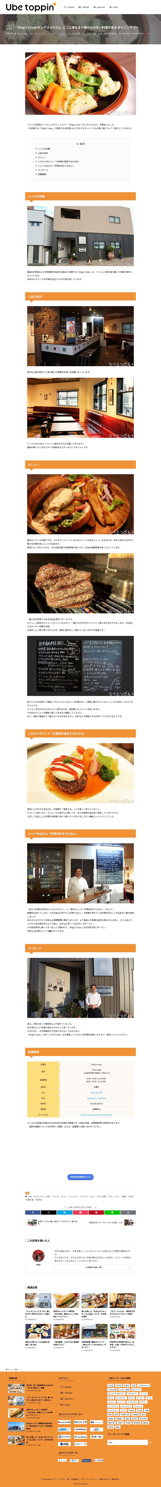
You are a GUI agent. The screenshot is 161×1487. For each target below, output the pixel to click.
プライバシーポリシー (89, 1479)
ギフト (131, 1398)
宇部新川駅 (106, 33)
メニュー (42, 157)
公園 (146, 1410)
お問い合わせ (104, 1479)
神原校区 (137, 1423)
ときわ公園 (112, 1389)
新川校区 (114, 33)
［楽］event (64, 1404)
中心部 (100, 33)
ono (38, 1264)
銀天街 (110, 1427)
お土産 (110, 1385)
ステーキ (37, 33)
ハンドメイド (113, 1406)
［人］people (65, 1386)
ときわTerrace (143, 1385)
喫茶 (116, 1414)
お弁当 (118, 1385)
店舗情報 (42, 174)
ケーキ (149, 1398)
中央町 (94, 33)
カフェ (110, 1398)
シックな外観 (44, 148)
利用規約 (74, 1479)
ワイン (89, 33)
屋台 (143, 1414)
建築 (127, 1418)
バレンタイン (126, 1406)
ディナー (44, 33)
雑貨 (117, 1427)
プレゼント (138, 1406)
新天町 (134, 1418)
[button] (33, 1212)
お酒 (15, 33)
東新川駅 (111, 1423)
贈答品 (145, 1423)
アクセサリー (132, 1394)
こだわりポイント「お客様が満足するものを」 (59, 161)
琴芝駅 (128, 1423)
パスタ (68, 33)
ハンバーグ (61, 33)
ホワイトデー (113, 1410)
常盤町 (110, 1418)
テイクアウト (132, 1402)
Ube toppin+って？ (50, 1479)
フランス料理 (75, 33)
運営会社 (115, 1479)
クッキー (140, 1398)
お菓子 (126, 1385)
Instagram (91, 1098)
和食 (110, 1414)
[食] (8, 33)
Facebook (102, 1098)
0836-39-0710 (96, 1092)
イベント (143, 1394)
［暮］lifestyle (65, 1392)
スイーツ (121, 1402)
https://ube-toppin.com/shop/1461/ (96, 1114)
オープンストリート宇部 (25, 33)
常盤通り (119, 1418)
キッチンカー (121, 1398)
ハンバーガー (52, 33)
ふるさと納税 (124, 1389)
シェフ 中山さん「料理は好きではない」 (56, 165)
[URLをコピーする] (128, 1212)
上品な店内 (43, 153)
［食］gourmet (66, 1398)
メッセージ (43, 169)
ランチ (83, 33)
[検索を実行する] (150, 1442)
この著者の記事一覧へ (94, 1267)
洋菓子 (120, 1423)
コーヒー (111, 1402)
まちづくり (136, 1389)
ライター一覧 (64, 1479)
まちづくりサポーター (116, 1394)
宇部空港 (135, 1414)
